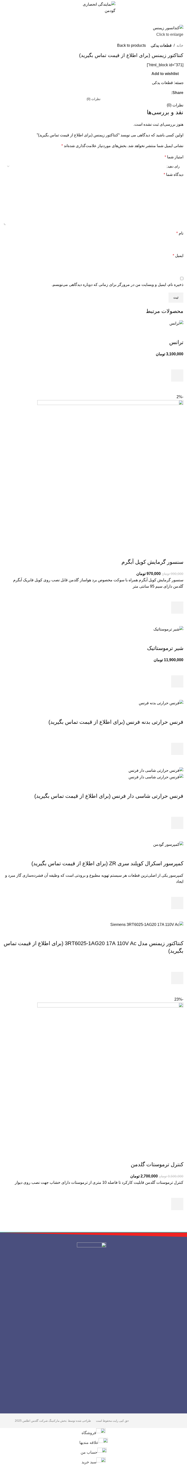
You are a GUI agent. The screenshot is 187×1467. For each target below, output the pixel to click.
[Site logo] (93, 7)
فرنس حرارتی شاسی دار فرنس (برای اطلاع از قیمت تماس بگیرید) (108, 796)
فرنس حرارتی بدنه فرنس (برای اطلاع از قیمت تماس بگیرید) (115, 722)
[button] (177, 375)
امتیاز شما (174, 157)
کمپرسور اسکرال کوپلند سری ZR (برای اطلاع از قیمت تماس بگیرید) (107, 863)
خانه (180, 45)
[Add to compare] (177, 333)
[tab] (94, 99)
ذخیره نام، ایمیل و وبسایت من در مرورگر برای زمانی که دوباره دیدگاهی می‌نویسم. (117, 284)
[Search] (5, 7)
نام (179, 233)
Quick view (177, 388)
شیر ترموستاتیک (165, 648)
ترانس (176, 342)
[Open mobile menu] (181, 7)
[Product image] (156, 777)
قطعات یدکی (161, 45)
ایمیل (178, 256)
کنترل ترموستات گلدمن (157, 1164)
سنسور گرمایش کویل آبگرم (152, 562)
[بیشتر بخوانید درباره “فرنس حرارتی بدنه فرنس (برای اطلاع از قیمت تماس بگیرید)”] (177, 749)
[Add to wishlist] (177, 363)
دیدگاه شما (173, 174)
